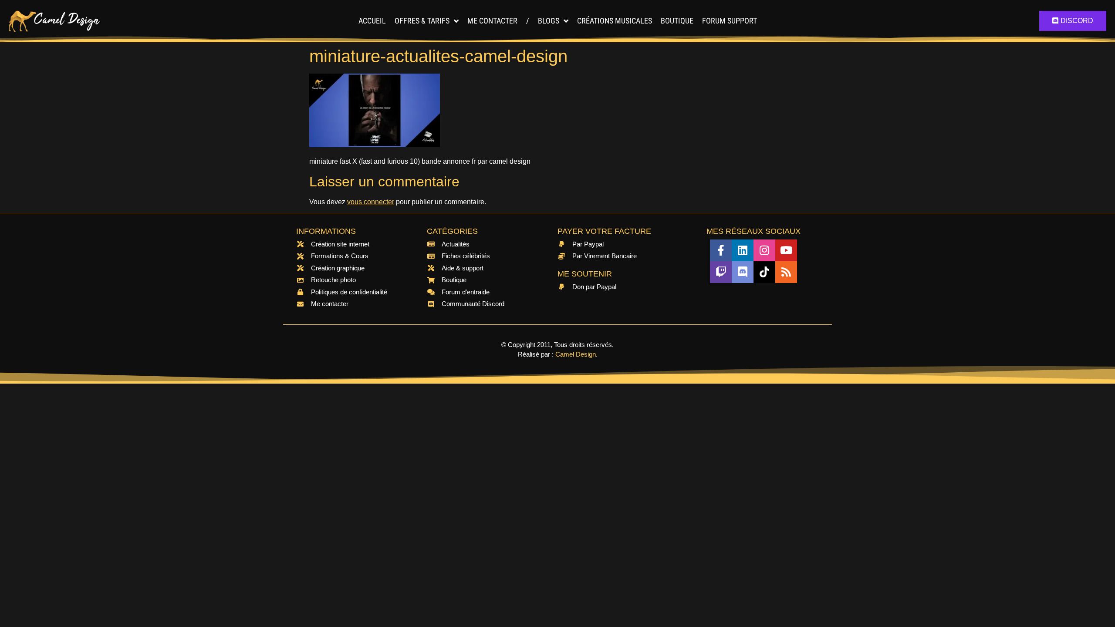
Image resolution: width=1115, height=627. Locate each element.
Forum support (729, 20)
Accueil (372, 20)
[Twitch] (721, 272)
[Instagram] (764, 250)
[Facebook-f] (721, 250)
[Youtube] (786, 250)
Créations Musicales (614, 20)
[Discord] (742, 272)
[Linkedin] (742, 250)
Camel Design (575, 354)
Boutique (677, 20)
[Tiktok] (764, 272)
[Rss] (786, 272)
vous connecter (370, 202)
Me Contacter (492, 20)
